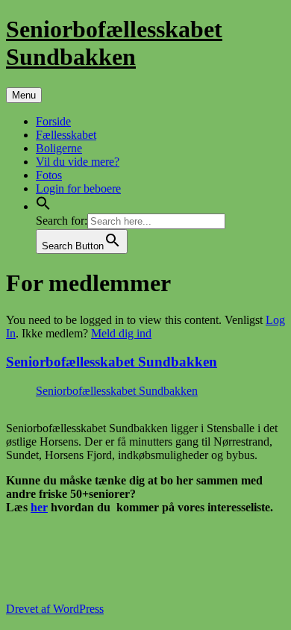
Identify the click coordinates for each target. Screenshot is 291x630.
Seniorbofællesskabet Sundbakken (114, 43)
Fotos (49, 175)
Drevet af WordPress (55, 608)
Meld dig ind (121, 333)
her (39, 507)
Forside (53, 121)
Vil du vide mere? (77, 161)
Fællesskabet (66, 134)
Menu (24, 95)
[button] (43, 206)
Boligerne (59, 148)
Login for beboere (78, 188)
